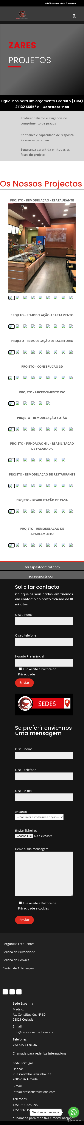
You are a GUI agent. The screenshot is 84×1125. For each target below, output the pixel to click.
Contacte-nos (55, 106)
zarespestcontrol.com (42, 567)
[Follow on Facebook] (5, 991)
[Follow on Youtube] (19, 991)
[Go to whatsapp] (73, 1112)
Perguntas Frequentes (18, 944)
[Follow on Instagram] (12, 991)
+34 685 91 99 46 (25, 1045)
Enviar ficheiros (26, 830)
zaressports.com (42, 576)
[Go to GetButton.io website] (74, 1120)
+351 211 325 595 (25, 1105)
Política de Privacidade (19, 952)
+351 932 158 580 (25, 1110)
